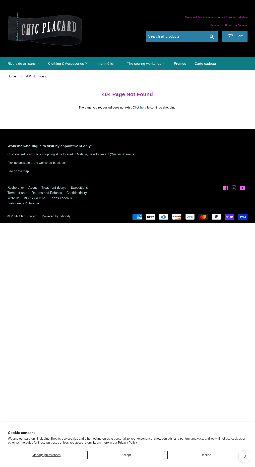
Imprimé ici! (106, 63)
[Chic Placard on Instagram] (234, 189)
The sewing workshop (144, 63)
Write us (13, 198)
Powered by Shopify (56, 216)
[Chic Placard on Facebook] (225, 189)
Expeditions (79, 187)
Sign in (214, 25)
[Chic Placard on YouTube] (242, 189)
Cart (239, 36)
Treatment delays (53, 187)
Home (11, 76)
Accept (126, 455)
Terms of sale (17, 193)
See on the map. (18, 171)
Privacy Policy (127, 442)
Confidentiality (76, 193)
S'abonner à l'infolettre (23, 203)
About (32, 187)
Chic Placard (28, 216)
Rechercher (15, 187)
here (143, 107)
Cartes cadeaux (61, 198)
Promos (180, 63)
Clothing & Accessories (66, 63)
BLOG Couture (34, 198)
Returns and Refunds (47, 193)
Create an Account (236, 25)
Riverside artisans (22, 63)
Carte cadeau (205, 63)
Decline (206, 455)
